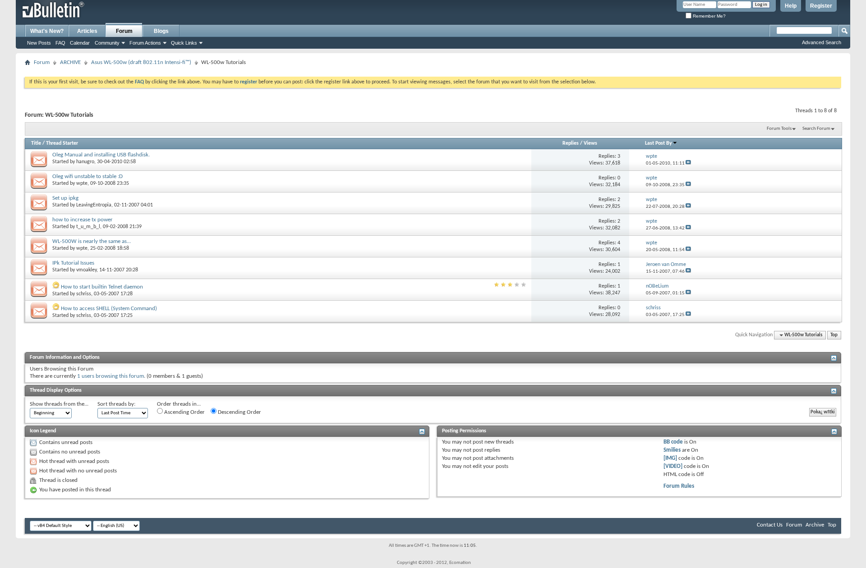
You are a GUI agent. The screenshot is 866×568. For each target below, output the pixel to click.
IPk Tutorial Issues (73, 263)
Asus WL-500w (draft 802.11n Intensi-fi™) (141, 62)
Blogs (161, 31)
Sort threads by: (116, 404)
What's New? (47, 31)
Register (821, 6)
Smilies (672, 450)
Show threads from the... (59, 404)
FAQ (60, 43)
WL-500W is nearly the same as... (91, 241)
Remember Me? (708, 16)
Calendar (80, 43)
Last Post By (658, 143)
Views (590, 143)
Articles (87, 31)
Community (107, 43)
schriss (83, 294)
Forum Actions (145, 43)
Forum (124, 31)
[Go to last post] (688, 163)
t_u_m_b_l (88, 226)
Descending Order (238, 412)
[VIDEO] (672, 466)
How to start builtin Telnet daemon (102, 287)
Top (834, 335)
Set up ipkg (65, 198)
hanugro (85, 162)
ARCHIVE (70, 62)
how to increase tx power (82, 220)
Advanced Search (821, 42)
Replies (570, 143)
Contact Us (770, 525)
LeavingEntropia (93, 205)
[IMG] (670, 458)
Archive (815, 525)
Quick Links (184, 43)
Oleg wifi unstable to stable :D (87, 176)
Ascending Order (184, 412)
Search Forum (816, 128)
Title (36, 143)
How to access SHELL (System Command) (109, 308)
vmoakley (86, 270)
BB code (673, 442)
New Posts (39, 43)
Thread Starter (62, 143)
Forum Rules (678, 486)
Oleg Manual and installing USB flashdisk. (101, 155)
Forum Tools (779, 128)
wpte (82, 183)
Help (791, 6)
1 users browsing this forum (110, 376)
